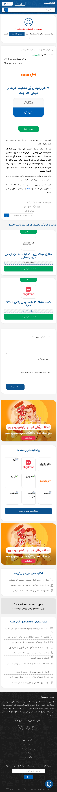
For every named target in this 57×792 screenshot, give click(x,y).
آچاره (11, 711)
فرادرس (31, 711)
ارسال (28, 776)
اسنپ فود (39, 708)
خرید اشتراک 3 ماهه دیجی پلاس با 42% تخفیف (28, 304)
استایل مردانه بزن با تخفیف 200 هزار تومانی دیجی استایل (28, 255)
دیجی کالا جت (16, 33)
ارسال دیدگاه (15, 386)
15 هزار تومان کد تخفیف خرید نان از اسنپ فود (30, 642)
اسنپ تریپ (49, 708)
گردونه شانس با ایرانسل (39, 658)
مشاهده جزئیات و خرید (28, 268)
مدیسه (11, 708)
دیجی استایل (21, 708)
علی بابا (5, 705)
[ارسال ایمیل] (39, 207)
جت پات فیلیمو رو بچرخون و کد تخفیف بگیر (31, 652)
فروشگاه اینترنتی (27, 49)
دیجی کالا (17, 705)
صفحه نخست (28, 744)
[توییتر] (29, 207)
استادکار (5, 711)
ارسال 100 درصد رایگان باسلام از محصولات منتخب (29, 580)
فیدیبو (43, 711)
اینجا (28, 188)
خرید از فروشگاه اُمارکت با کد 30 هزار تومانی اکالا (29, 677)
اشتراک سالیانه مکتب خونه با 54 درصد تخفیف (30, 585)
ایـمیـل (36, 372)
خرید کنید (28, 129)
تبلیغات (28, 752)
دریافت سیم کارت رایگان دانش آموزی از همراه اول (29, 647)
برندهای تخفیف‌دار (28, 748)
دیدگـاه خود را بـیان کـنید (41, 336)
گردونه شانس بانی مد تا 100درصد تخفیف (32, 672)
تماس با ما (28, 757)
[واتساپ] (34, 207)
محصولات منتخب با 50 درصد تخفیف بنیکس (31, 590)
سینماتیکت (50, 711)
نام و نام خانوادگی (44, 359)
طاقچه (37, 711)
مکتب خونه (18, 711)
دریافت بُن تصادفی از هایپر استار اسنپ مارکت (30, 682)
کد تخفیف (26, 701)
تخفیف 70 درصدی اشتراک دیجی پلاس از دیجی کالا (28, 637)
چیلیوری (31, 708)
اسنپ (11, 705)
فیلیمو (5, 708)
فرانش (25, 711)
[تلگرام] (25, 207)
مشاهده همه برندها (28, 511)
